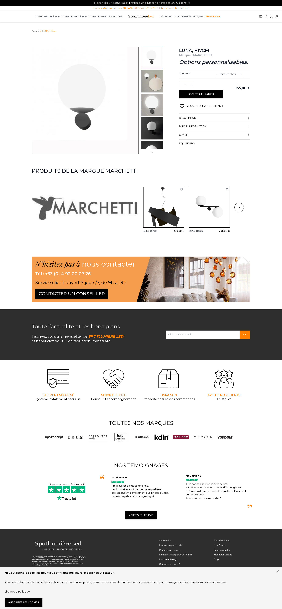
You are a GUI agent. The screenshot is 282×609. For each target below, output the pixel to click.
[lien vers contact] (260, 16)
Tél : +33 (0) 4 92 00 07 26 (63, 273)
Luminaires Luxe (97, 16)
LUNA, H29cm (196, 230)
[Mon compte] (271, 16)
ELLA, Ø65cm (150, 230)
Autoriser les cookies (23, 602)
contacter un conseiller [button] (72, 293)
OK (245, 334)
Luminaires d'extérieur (74, 16)
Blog (216, 559)
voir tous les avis (141, 515)
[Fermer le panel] (278, 571)
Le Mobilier (166, 16)
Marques (198, 16)
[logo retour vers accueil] (59, 545)
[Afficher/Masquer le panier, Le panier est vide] (276, 16)
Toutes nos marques (141, 423)
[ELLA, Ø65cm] (163, 207)
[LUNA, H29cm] (209, 207)
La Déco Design (182, 16)
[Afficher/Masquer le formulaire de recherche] (266, 16)
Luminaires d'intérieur (48, 16)
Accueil (35, 31)
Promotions (115, 16)
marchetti (37, 181)
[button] (181, 189)
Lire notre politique (17, 591)
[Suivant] (152, 153)
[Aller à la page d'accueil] (141, 16)
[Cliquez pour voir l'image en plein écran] (85, 100)
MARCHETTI (202, 55)
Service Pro (212, 16)
